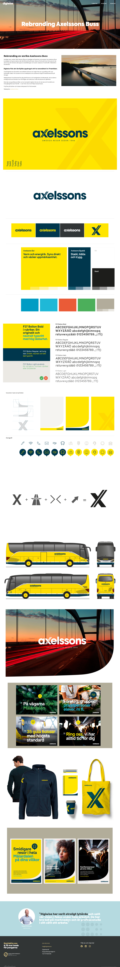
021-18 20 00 (46, 943)
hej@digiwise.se (46, 946)
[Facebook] (82, 946)
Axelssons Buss (14, 89)
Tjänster (94, 3)
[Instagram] (90, 946)
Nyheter (104, 3)
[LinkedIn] (86, 946)
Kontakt (113, 3)
